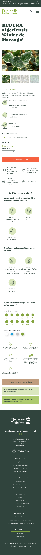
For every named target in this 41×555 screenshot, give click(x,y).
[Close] (38, 6)
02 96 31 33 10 (23, 452)
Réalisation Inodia (24, 546)
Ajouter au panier (20, 160)
